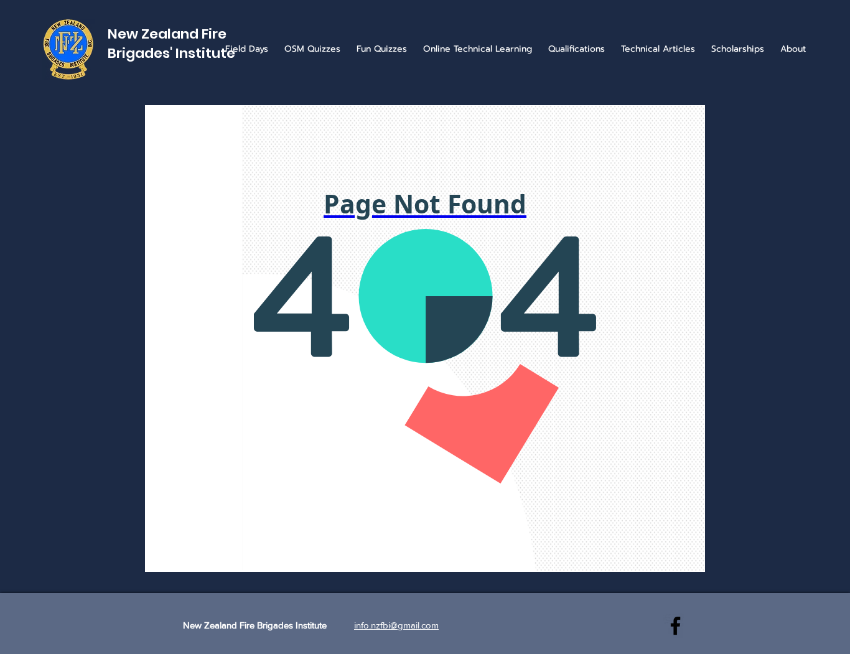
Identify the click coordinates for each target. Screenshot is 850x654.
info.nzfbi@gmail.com (396, 625)
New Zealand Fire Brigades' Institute (171, 43)
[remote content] (425, 338)
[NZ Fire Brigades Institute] (675, 626)
